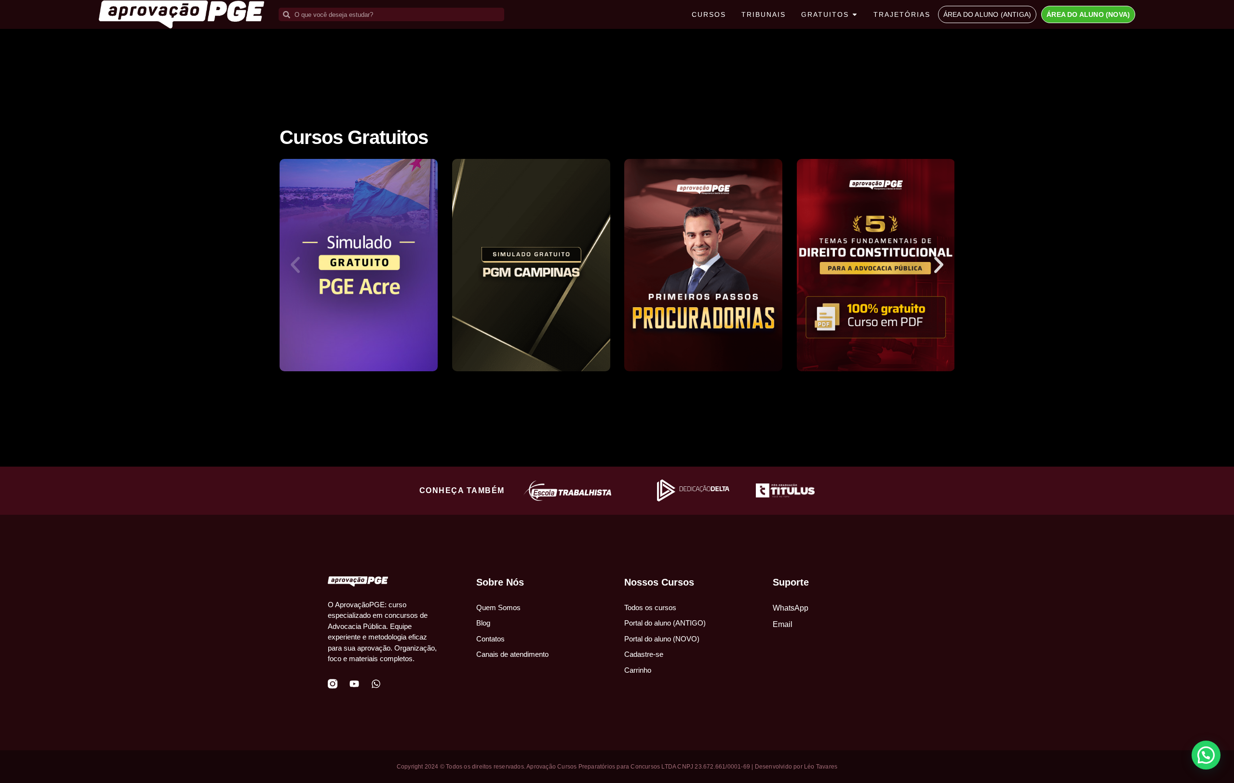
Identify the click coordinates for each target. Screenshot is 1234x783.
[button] (295, 265)
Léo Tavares (820, 766)
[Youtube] (354, 684)
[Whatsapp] (376, 684)
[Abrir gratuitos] (854, 15)
